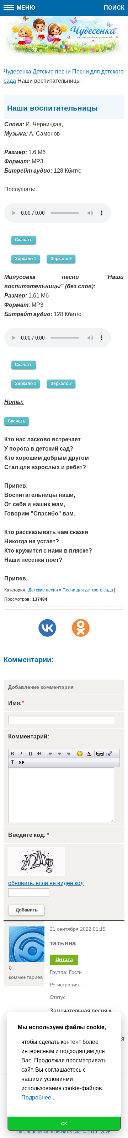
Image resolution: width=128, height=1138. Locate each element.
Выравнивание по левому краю (51, 753)
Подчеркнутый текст (30, 753)
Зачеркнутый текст (39, 753)
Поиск (114, 8)
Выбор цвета (89, 753)
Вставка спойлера (21, 762)
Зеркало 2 (61, 258)
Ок (64, 1123)
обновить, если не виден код (46, 883)
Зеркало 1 (25, 258)
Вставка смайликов (80, 753)
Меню (25, 8)
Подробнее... (38, 1097)
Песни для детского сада (88, 590)
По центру (59, 753)
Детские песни (43, 590)
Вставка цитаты (109, 753)
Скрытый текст (100, 753)
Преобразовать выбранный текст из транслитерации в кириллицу (13, 762)
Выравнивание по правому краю (68, 753)
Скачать (23, 239)
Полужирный (13, 753)
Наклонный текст (21, 753)
